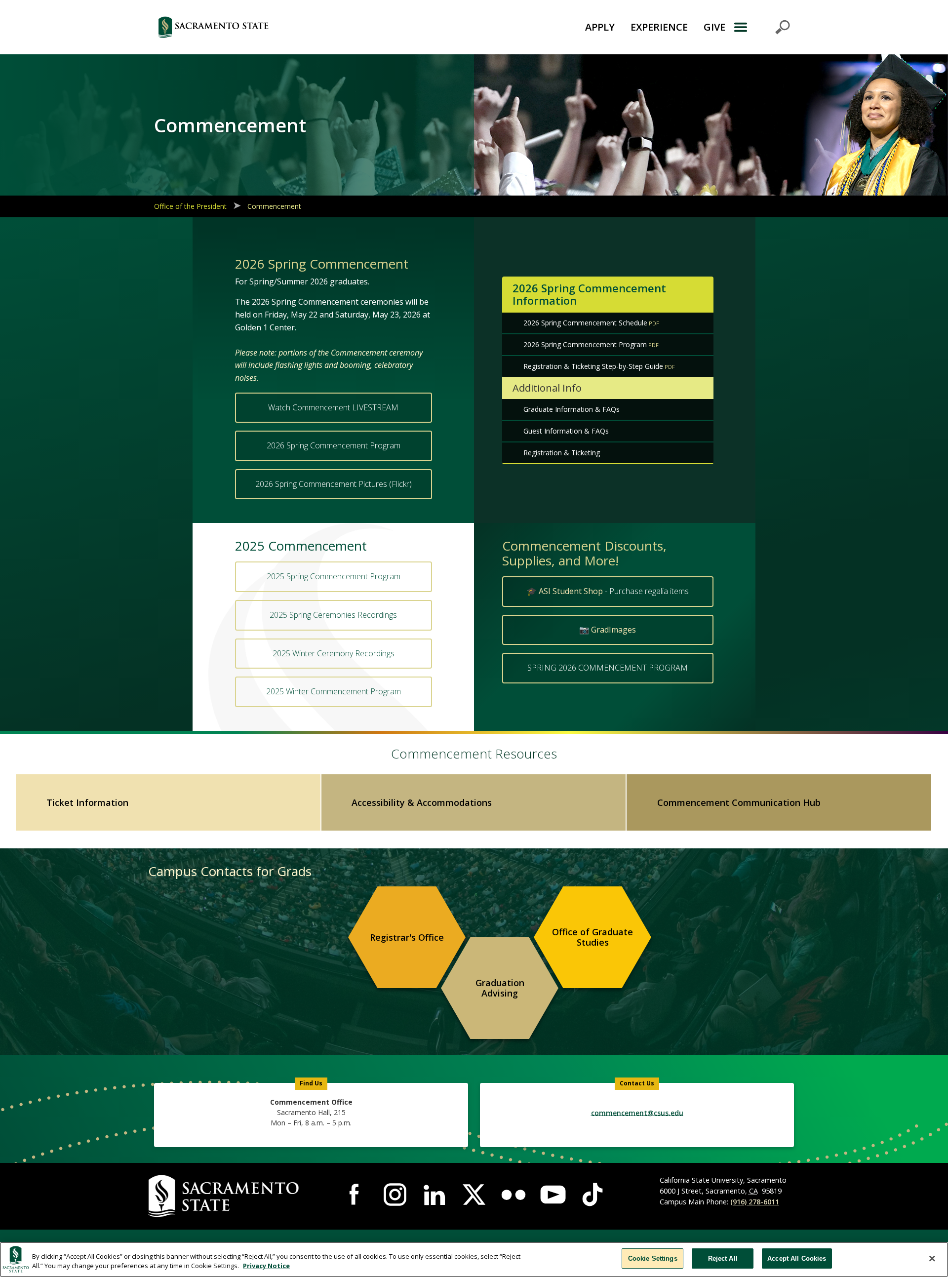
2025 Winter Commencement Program (333, 691)
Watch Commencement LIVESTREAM (333, 407)
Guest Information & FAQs (566, 431)
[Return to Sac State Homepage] (268, 27)
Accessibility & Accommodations (422, 802)
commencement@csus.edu (637, 1112)
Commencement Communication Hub (739, 802)
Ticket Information (87, 802)
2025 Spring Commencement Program (333, 576)
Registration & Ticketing (561, 452)
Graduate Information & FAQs (571, 409)
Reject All (723, 1258)
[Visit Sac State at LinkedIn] (434, 1194)
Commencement (274, 206)
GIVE (714, 27)
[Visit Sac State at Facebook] (355, 1194)
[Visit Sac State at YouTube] (553, 1194)
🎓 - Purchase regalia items (608, 591)
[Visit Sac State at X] (474, 1194)
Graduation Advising (499, 988)
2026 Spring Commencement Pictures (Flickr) (333, 484)
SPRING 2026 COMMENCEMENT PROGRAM (607, 667)
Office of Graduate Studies (592, 937)
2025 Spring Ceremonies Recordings (333, 614)
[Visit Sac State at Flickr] (513, 1194)
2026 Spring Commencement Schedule (585, 322)
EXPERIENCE (659, 27)
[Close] (932, 1258)
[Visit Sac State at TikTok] (592, 1194)
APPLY (600, 27)
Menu (761, 27)
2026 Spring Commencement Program (333, 445)
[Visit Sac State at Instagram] (395, 1194)
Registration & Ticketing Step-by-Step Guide (593, 366)
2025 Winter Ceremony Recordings (334, 653)
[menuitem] (407, 937)
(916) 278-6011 (754, 1201)
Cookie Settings (652, 1258)
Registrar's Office (407, 937)
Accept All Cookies (796, 1258)
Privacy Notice (266, 1266)
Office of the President (190, 206)
